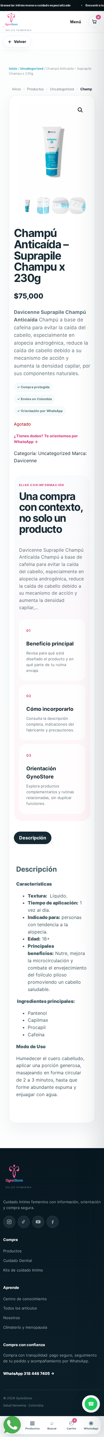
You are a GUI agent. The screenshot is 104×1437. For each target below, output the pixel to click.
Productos (35, 89)
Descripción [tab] (32, 838)
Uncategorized (31, 68)
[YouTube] (38, 1222)
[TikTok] (24, 1222)
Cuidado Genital (17, 1260)
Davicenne (25, 460)
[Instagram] (9, 1222)
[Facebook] (53, 1222)
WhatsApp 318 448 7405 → (28, 1373)
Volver (17, 41)
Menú (75, 21)
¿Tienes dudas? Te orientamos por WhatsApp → (46, 439)
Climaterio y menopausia (25, 1327)
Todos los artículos (20, 1308)
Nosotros (11, 1317)
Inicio (13, 68)
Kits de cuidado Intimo (23, 1270)
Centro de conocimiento (25, 1298)
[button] (80, 110)
